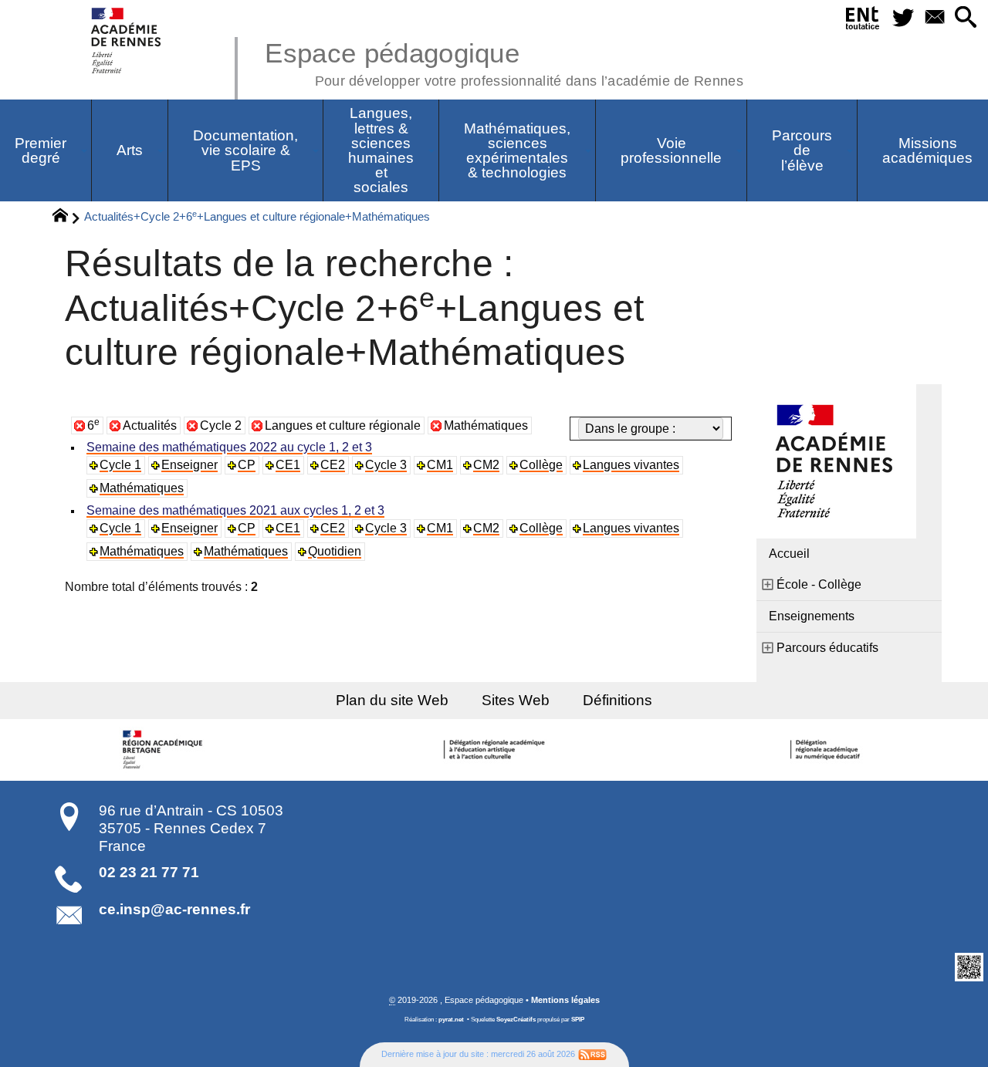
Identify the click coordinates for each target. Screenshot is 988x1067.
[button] (966, 18)
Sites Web (516, 700)
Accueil (789, 553)
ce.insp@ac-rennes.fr (174, 909)
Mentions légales (565, 1000)
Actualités (150, 425)
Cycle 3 (386, 464)
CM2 (486, 464)
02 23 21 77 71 (149, 872)
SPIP (577, 1019)
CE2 (332, 464)
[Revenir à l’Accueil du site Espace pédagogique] (127, 40)
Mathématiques (486, 425)
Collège (541, 464)
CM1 (440, 464)
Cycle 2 (221, 425)
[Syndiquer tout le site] (592, 1054)
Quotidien (334, 551)
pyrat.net (451, 1019)
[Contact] (934, 18)
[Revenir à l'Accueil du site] (66, 217)
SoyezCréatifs (516, 1019)
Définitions (617, 700)
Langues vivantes (631, 464)
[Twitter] (903, 18)
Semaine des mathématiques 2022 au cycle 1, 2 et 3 (229, 447)
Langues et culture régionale (343, 425)
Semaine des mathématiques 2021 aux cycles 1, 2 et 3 (235, 510)
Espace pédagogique (504, 62)
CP (246, 464)
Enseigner (189, 464)
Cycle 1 (120, 464)
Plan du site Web (392, 700)
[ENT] (862, 21)
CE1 (288, 464)
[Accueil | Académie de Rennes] (164, 750)
